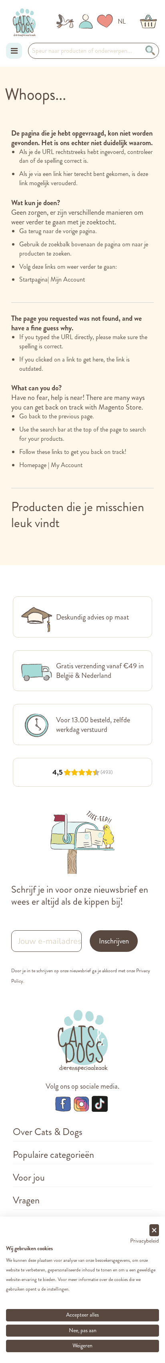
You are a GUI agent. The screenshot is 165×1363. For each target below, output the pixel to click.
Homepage (32, 465)
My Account (66, 465)
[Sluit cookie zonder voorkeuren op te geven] (154, 1230)
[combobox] (93, 51)
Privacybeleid (144, 1241)
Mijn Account (67, 279)
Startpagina (33, 279)
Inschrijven (114, 941)
